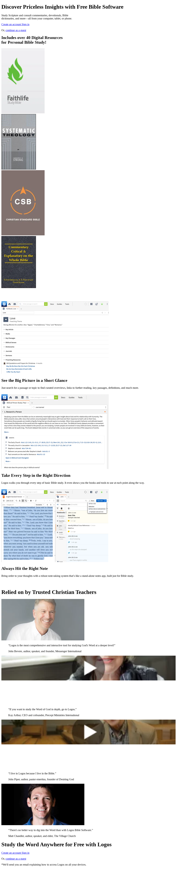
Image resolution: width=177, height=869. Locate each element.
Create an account (11, 24)
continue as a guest (16, 30)
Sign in (25, 24)
